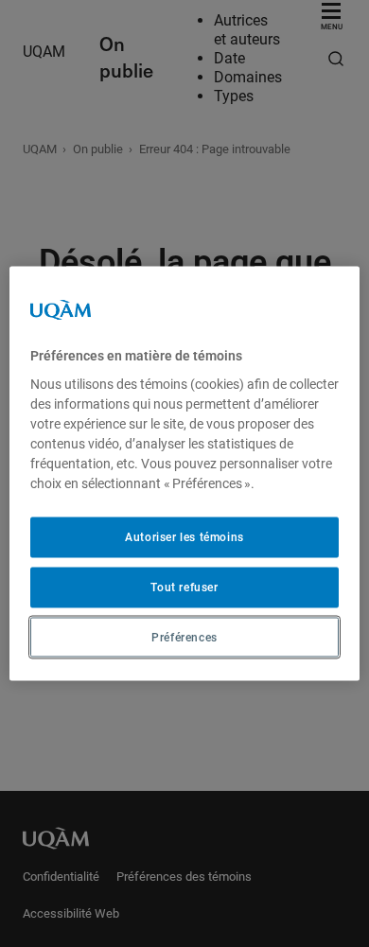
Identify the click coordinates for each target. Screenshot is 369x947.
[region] (184, 473)
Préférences (184, 636)
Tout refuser (184, 586)
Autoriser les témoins (184, 537)
